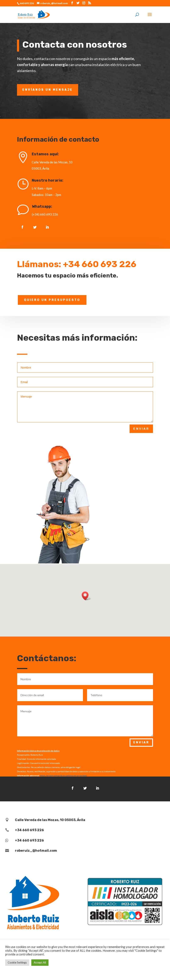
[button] (86, 596)
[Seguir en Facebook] (22, 227)
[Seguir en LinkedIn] (47, 227)
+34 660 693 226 (99, 264)
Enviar (141, 428)
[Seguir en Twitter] (34, 227)
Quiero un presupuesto (52, 300)
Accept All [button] (40, 962)
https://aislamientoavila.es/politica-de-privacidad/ (63, 775)
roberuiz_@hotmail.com (36, 851)
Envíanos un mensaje (47, 90)
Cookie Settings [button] (17, 962)
